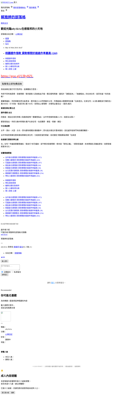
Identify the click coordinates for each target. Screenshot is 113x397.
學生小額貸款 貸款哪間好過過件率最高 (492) (22, 176)
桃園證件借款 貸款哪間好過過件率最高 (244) (31, 53)
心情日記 (19, 34)
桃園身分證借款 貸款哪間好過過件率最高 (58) (23, 168)
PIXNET (40, 366)
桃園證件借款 (10, 58)
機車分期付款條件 (12, 64)
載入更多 (5, 261)
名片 (7, 44)
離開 (12, 392)
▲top (3, 257)
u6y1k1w (4, 234)
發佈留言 (5, 275)
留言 (21, 247)
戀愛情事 (18, 253)
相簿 (7, 38)
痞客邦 (16, 247)
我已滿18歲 (5, 392)
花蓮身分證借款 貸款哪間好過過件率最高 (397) (23, 163)
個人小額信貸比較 (12, 66)
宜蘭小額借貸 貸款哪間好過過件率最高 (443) (22, 160)
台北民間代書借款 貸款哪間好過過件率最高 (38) (24, 171)
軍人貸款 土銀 (10, 69)
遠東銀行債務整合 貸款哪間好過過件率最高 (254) (24, 173)
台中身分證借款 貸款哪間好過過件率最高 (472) (23, 157)
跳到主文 (4, 23)
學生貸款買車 (10, 61)
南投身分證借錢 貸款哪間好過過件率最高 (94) (23, 165)
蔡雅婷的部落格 (13, 17)
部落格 (8, 41)
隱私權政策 (69, 366)
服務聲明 (77, 366)
